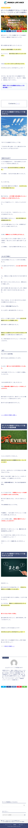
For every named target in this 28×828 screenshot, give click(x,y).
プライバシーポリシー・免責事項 (10, 824)
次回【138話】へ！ (9, 646)
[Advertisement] (14, 744)
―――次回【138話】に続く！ (9, 415)
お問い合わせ (21, 824)
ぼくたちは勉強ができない (6, 7)
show (18, 103)
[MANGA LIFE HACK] (14, 3)
